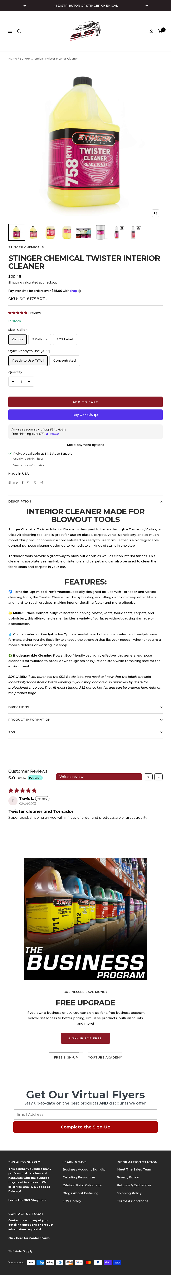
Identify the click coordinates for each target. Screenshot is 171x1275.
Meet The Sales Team (134, 1169)
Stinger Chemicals (26, 247)
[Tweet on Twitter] (35, 482)
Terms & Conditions (132, 1201)
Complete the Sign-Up (85, 1126)
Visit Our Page (85, 1033)
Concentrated (64, 360)
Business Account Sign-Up (84, 1169)
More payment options (85, 445)
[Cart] (160, 31)
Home (12, 58)
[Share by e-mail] (41, 482)
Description (19, 501)
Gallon (17, 339)
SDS (11, 732)
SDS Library (72, 1201)
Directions (18, 707)
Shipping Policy (129, 1193)
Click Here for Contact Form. (29, 1238)
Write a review (71, 777)
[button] (18, 313)
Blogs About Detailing (81, 1193)
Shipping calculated (23, 282)
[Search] (19, 31)
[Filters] (148, 776)
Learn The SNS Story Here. (27, 1200)
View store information (29, 465)
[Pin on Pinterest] (28, 482)
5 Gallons (39, 339)
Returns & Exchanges (134, 1185)
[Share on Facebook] (23, 482)
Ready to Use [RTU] (28, 360)
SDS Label (65, 339)
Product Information (29, 719)
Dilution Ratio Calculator (82, 1185)
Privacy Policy (128, 1177)
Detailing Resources (79, 1177)
